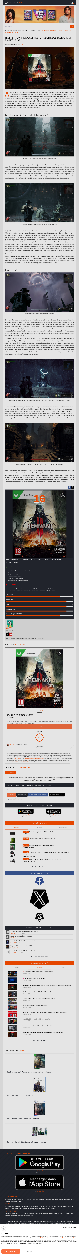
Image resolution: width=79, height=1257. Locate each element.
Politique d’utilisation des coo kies (49, 1237)
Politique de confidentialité (69, 1237)
